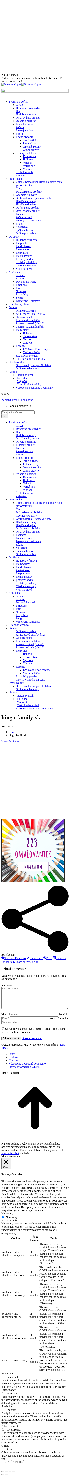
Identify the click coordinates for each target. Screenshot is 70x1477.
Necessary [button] (7, 1213)
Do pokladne (25, 399)
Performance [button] (8, 1389)
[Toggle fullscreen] (10, 1471)
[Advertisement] (35, 36)
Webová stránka (59, 1018)
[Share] (6, 1471)
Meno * (5, 1014)
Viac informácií (10, 1153)
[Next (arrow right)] (6, 1474)
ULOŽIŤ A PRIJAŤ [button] (13, 1462)
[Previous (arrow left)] (2, 1474)
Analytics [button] (6, 1406)
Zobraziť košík (9, 399)
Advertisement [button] (9, 1426)
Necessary (11, 1217)
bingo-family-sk (10, 741)
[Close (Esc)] (2, 1471)
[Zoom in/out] (13, 1471)
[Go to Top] (35, 1140)
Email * (63, 1014)
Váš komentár (9, 985)
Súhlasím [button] (25, 1153)
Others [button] (5, 1445)
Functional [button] (7, 1373)
